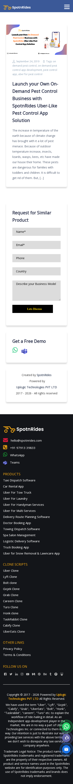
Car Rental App (13, 486)
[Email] (66, 749)
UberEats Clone (14, 631)
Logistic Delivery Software (21, 541)
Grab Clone (10, 595)
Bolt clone (10, 583)
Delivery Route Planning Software (26, 517)
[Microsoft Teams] (66, 738)
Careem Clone (13, 601)
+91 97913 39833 (22, 448)
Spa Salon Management (19, 535)
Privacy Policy (12, 649)
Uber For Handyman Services (23, 505)
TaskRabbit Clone (15, 619)
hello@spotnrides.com (26, 440)
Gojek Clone (11, 589)
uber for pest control (30, 74)
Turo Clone (10, 607)
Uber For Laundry (15, 498)
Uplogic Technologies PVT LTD (36, 387)
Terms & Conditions (17, 655)
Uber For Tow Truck (17, 492)
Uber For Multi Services (19, 511)
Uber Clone (11, 570)
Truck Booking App (16, 547)
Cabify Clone (11, 625)
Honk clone (10, 613)
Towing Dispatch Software (21, 529)
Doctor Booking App (17, 523)
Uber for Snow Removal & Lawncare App (31, 553)
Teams (14, 462)
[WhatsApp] (66, 726)
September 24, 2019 (27, 61)
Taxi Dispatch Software (19, 480)
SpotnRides (44, 375)
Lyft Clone (10, 577)
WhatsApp (17, 455)
